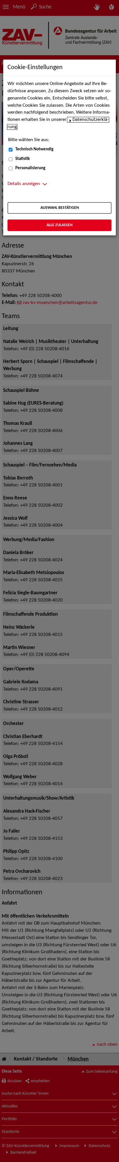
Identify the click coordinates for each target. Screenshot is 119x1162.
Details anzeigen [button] (24, 184)
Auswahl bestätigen (59, 208)
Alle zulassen (59, 225)
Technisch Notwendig (34, 149)
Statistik (22, 159)
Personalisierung (30, 168)
